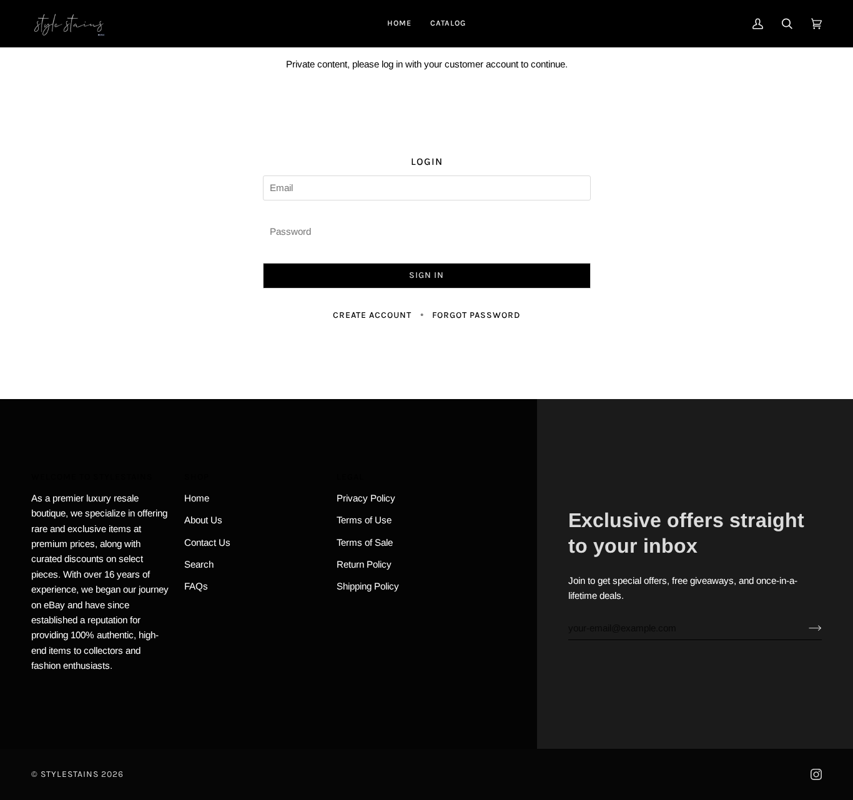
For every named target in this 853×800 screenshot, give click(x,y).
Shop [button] (196, 477)
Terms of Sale (365, 542)
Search (199, 564)
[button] (448, 23)
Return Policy (364, 564)
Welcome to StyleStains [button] (92, 477)
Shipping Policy (368, 586)
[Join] (805, 628)
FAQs (196, 586)
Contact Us (207, 542)
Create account (372, 315)
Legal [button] (350, 477)
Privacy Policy (366, 498)
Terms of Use (364, 520)
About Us (203, 520)
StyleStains (70, 774)
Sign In (426, 275)
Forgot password (476, 315)
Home (196, 498)
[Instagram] (816, 774)
